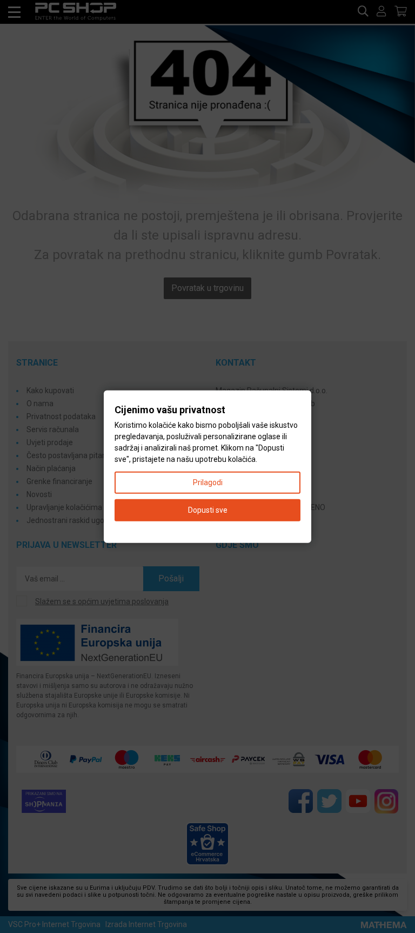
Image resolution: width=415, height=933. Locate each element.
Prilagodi (208, 482)
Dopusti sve (207, 510)
